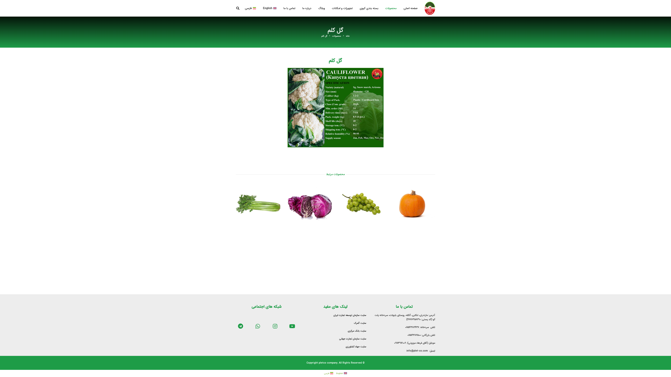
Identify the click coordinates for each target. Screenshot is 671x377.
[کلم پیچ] (310, 204)
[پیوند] (430, 8)
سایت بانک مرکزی (357, 331)
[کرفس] (258, 204)
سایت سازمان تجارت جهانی (352, 339)
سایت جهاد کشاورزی (356, 347)
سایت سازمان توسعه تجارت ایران (349, 315)
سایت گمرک (360, 323)
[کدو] (413, 204)
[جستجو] (237, 8)
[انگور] (361, 204)
